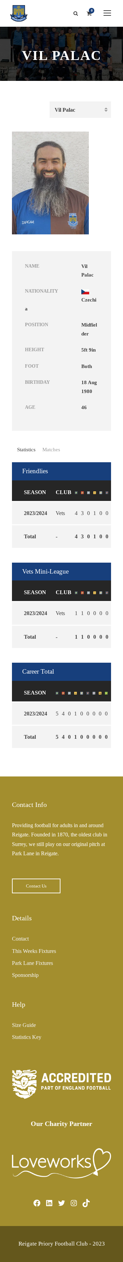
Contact (20, 939)
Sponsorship (25, 975)
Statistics (26, 449)
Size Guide (24, 1025)
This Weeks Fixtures (34, 951)
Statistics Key (26, 1037)
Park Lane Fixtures (32, 963)
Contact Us (36, 886)
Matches (51, 449)
